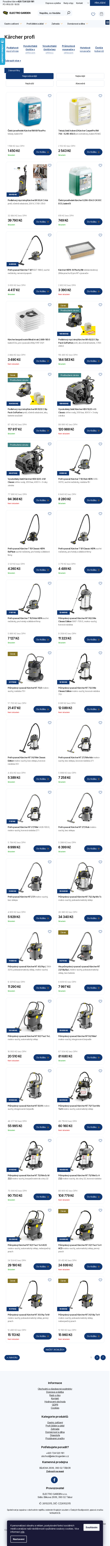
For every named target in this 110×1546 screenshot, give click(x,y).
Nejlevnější (80, 76)
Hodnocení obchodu (55, 1401)
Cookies (55, 1407)
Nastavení (18, 1539)
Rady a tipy (68, 3)
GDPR (55, 1404)
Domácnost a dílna (55, 1432)
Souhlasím (91, 1527)
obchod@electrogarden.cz (55, 1456)
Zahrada (55, 1429)
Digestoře (55, 1435)
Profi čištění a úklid (55, 1425)
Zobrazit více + (12, 60)
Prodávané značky (55, 1438)
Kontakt (79, 3)
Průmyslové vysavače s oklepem (68, 49)
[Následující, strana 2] (97, 1357)
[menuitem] (12, 23)
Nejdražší (29, 83)
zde (22, 1531)
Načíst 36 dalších (55, 1349)
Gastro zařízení (55, 1422)
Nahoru (13, 1357)
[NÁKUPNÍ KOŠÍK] (102, 13)
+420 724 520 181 (55, 1453)
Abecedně (80, 83)
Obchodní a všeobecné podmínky (55, 1388)
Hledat (68, 13)
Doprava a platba (53, 3)
